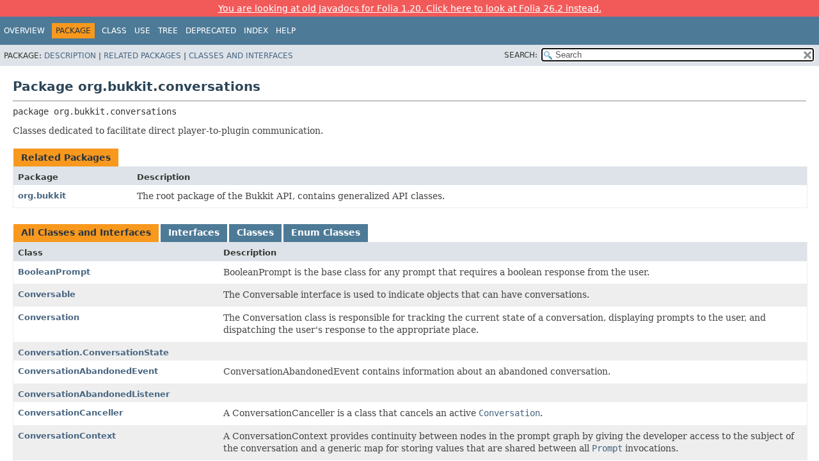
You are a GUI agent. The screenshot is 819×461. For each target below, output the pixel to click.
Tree (168, 30)
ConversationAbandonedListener (94, 394)
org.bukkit (42, 195)
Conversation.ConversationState (93, 352)
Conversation (48, 317)
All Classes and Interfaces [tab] (86, 232)
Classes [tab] (255, 232)
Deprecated (211, 30)
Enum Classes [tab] (325, 232)
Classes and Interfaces (241, 55)
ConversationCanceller (70, 412)
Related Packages (142, 55)
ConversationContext (67, 436)
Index (256, 30)
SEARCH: (520, 55)
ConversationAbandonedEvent (88, 371)
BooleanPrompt (54, 272)
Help (286, 30)
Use (142, 30)
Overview (24, 30)
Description (70, 55)
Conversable (47, 294)
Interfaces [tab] (193, 232)
